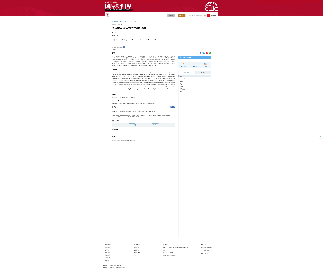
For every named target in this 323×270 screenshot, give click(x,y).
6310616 (209, 247)
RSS (135, 255)
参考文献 (182, 89)
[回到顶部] (320, 136)
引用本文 (182, 86)
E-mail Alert (137, 252)
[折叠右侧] (320, 140)
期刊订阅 (107, 257)
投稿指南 (181, 15)
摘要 (181, 76)
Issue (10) (130, 21)
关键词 (181, 81)
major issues (151, 103)
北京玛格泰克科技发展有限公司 (117, 267)
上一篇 (133, 125)
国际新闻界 (115, 21)
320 (208, 250)
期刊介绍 (107, 247)
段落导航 (186, 72)
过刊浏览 (136, 250)
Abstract (182, 79)
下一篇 (155, 125)
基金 (181, 91)
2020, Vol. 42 (123, 21)
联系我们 (107, 260)
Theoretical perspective (118, 103)
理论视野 (114, 97)
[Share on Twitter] (204, 52)
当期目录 (136, 247)
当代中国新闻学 (124, 97)
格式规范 (171, 15)
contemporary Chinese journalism (136, 103)
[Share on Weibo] (207, 52)
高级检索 (213, 15)
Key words (183, 84)
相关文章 (203, 72)
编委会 (107, 250)
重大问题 (133, 97)
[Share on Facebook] (201, 52)
